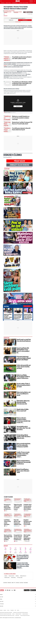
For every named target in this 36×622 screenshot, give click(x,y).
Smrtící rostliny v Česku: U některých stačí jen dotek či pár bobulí (23, 385)
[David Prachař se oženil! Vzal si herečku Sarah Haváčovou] (10, 342)
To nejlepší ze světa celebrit (10, 573)
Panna (31, 549)
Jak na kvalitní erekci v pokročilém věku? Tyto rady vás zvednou (23, 427)
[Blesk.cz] (18, 1)
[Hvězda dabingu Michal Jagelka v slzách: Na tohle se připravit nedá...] (10, 437)
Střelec (15, 552)
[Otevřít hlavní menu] (1, 1)
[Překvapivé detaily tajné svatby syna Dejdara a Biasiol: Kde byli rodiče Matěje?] (10, 359)
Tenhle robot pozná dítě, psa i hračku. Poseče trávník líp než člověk (24, 366)
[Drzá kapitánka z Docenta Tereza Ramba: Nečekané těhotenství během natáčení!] (8, 10)
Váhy (5, 552)
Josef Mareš (5, 582)
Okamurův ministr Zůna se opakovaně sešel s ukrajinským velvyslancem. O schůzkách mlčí (28, 316)
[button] (27, 590)
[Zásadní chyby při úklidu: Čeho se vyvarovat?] (10, 412)
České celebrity (13, 577)
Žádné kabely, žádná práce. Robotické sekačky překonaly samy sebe (23, 402)
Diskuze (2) (5, 15)
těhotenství (9, 582)
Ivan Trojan (21, 582)
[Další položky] (34, 3)
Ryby (30, 552)
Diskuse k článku (12, 154)
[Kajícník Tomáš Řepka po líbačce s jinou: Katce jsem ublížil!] (10, 472)
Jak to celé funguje (18, 21)
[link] (5, 590)
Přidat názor (19, 161)
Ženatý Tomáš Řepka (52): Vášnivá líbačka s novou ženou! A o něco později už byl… (23, 350)
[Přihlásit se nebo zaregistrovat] (34, 1)
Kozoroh (20, 552)
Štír (10, 552)
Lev (25, 549)
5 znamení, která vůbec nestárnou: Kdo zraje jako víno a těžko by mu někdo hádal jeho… (23, 565)
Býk (10, 549)
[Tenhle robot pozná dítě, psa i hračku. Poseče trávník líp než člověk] (10, 368)
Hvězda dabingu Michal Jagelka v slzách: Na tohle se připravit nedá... (23, 436)
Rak (20, 549)
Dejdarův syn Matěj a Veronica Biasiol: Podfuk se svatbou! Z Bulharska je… (23, 376)
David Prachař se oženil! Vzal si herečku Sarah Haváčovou (24, 340)
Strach (5, 65)
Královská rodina (6, 577)
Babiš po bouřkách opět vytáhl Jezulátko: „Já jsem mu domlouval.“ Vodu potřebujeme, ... (8, 316)
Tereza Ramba (26, 582)
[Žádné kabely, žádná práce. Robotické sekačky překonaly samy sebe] (10, 403)
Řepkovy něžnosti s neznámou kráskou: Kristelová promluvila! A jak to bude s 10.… (23, 420)
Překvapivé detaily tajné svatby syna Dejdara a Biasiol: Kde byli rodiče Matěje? (24, 358)
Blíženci (15, 549)
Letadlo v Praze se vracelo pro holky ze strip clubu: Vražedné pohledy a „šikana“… (23, 454)
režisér (13, 582)
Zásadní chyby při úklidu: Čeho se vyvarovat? (23, 410)
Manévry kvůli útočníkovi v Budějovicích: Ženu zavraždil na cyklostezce (24, 462)
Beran (5, 549)
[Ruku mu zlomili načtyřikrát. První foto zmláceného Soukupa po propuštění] (10, 446)
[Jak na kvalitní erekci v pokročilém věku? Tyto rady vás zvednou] (10, 429)
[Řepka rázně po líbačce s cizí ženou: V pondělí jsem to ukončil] (10, 394)
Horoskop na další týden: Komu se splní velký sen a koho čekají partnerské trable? (23, 557)
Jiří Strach (17, 582)
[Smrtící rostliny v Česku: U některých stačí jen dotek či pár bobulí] (10, 386)
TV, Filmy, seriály (19, 577)
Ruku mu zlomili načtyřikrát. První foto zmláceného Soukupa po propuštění (24, 445)
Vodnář (25, 552)
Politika (5, 312)
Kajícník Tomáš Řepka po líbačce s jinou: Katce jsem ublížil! (23, 470)
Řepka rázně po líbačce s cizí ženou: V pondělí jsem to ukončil (23, 393)
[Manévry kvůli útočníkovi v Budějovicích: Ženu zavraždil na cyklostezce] (10, 463)
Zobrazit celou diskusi (19, 164)
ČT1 (14, 582)
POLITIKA (6, 306)
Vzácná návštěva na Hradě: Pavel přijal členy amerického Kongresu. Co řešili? (18, 316)
